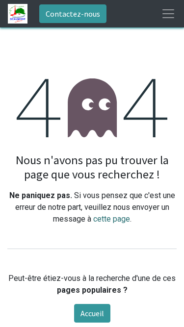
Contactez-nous (73, 14)
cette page (111, 219)
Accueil (92, 313)
